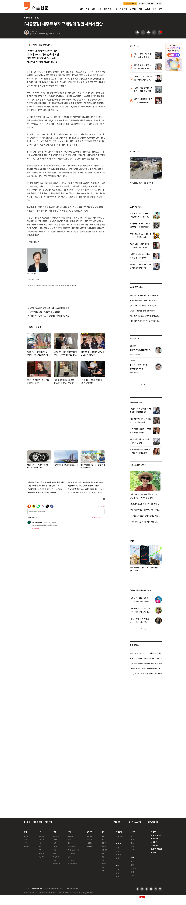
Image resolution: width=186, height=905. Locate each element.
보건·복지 (41, 857)
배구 (132, 850)
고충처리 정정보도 (156, 849)
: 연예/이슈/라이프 (139, 590)
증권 (54, 853)
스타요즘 (133, 875)
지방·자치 (89, 840)
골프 (132, 843)
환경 (40, 843)
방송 (132, 862)
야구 (132, 836)
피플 (141, 9)
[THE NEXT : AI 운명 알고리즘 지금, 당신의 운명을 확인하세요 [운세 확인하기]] (173, 57)
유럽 (69, 857)
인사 (117, 870)
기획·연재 (123, 9)
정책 (54, 860)
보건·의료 (41, 853)
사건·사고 (41, 836)
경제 (93, 9)
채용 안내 (48, 822)
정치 (82, 9)
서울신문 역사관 (156, 835)
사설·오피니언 (28, 18)
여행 (103, 857)
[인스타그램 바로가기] (146, 889)
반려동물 (104, 864)
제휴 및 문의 (37, 822)
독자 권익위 (154, 839)
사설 (117, 848)
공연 (103, 871)
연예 (154, 9)
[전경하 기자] (26, 32)
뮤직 (132, 872)
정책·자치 (107, 9)
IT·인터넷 (56, 857)
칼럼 (117, 851)
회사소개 (153, 832)
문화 (115, 9)
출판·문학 (104, 846)
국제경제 (70, 836)
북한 (25, 843)
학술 (103, 840)
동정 (117, 873)
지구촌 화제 (71, 860)
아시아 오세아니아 (73, 850)
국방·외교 (26, 846)
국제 (99, 9)
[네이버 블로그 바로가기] (160, 889)
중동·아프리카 (72, 846)
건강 (103, 860)
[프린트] (148, 32)
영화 (103, 867)
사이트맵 (153, 852)
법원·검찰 (41, 840)
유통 (54, 850)
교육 (40, 846)
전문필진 (118, 855)
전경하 (32, 31)
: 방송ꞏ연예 (137, 464)
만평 (117, 858)
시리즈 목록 (119, 836)
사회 (87, 9)
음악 (103, 836)
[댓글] (160, 32)
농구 (132, 846)
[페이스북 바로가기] (137, 889)
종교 (103, 853)
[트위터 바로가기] (142, 889)
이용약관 (26, 888)
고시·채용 (89, 846)
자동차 (55, 846)
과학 (40, 850)
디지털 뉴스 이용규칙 (72, 888)
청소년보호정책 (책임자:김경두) (54, 888)
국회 (25, 840)
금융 (54, 843)
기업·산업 (56, 836)
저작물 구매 (154, 842)
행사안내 (27, 822)
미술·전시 (104, 843)
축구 (132, 840)
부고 (117, 877)
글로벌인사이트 (72, 864)
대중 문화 (104, 850)
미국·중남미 (71, 853)
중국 (69, 840)
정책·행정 (89, 836)
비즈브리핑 (56, 864)
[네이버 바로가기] (155, 889)
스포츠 (147, 9)
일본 (69, 843)
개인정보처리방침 (37, 888)
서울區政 (89, 843)
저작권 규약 (154, 845)
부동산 (55, 840)
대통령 (26, 836)
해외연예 (133, 868)
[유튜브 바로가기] (151, 889)
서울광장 (36, 18)
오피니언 (133, 9)
